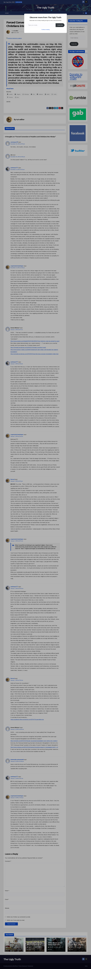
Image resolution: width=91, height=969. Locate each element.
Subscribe (60, 25)
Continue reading (45, 29)
